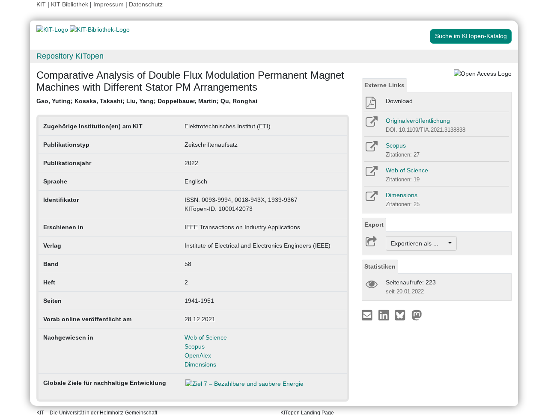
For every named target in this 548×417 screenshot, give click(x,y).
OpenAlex (198, 355)
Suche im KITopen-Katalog (471, 36)
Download (399, 101)
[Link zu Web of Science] (371, 174)
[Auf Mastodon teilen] (416, 314)
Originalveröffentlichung (418, 120)
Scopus (195, 346)
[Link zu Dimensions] (371, 198)
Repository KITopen (70, 56)
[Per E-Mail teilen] (368, 314)
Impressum (108, 4)
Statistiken (380, 266)
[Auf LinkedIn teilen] (384, 314)
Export (374, 224)
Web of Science (206, 337)
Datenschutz (146, 4)
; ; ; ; (146, 101)
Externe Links (384, 85)
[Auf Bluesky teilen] (402, 314)
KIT (41, 4)
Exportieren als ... (419, 243)
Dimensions (200, 364)
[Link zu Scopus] (371, 149)
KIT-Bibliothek (70, 4)
